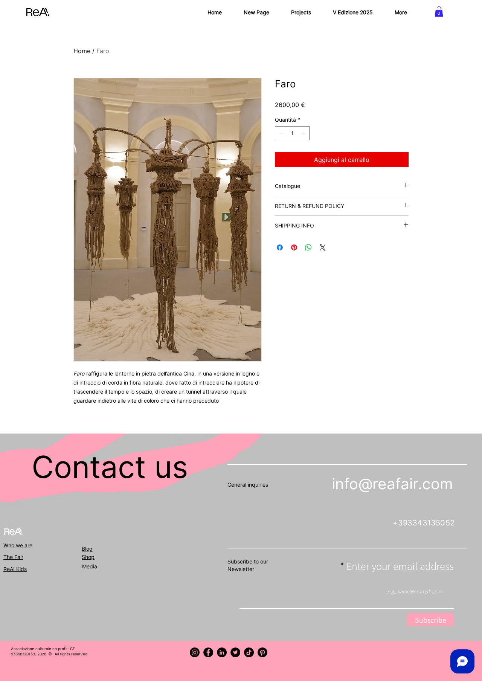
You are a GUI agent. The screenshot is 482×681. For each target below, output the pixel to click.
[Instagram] (195, 652)
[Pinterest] (262, 652)
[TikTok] (249, 652)
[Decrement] (280, 133)
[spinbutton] (292, 133)
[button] (439, 11)
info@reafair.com (392, 484)
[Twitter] (235, 652)
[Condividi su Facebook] (279, 247)
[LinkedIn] (222, 652)
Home (81, 51)
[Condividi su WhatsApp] (308, 247)
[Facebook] (208, 652)
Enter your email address (399, 566)
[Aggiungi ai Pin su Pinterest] (294, 247)
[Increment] (303, 133)
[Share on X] (322, 247)
